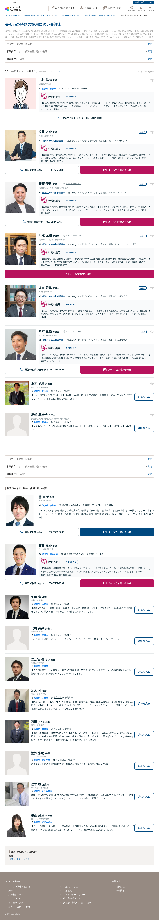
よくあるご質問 (16, 902)
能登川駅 (68, 554)
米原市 (26, 859)
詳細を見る (144, 396)
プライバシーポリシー (74, 894)
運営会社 (120, 886)
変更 (150, 44)
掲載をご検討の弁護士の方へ (77, 902)
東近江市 (54, 554)
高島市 (19, 859)
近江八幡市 (47, 791)
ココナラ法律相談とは (19, 886)
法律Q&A (12, 890)
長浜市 (53, 88)
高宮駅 (57, 729)
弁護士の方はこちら (143, 2)
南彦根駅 (58, 697)
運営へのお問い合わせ (19, 906)
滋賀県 (45, 88)
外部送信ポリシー (72, 898)
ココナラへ (12, 3)
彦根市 (53, 505)
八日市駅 (60, 760)
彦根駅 (65, 505)
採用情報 (120, 890)
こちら (59, 71)
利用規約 (67, 890)
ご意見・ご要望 (70, 886)
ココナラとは (14, 898)
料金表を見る (71, 96)
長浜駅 (57, 391)
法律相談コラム (16, 894)
